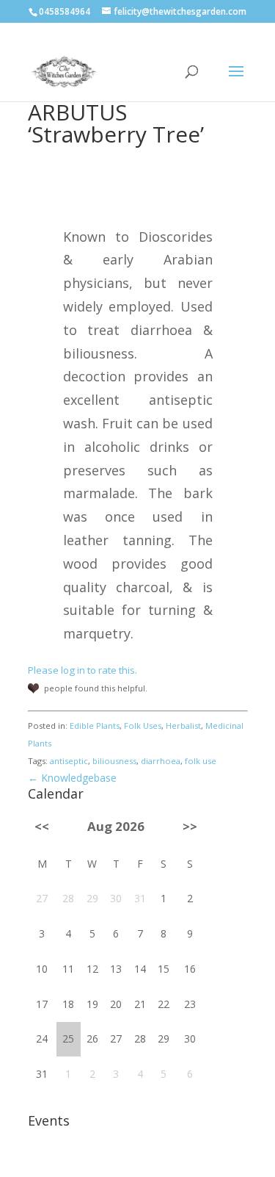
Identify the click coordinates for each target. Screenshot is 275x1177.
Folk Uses (142, 725)
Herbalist (183, 725)
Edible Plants (95, 725)
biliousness (114, 760)
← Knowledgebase (72, 778)
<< (41, 826)
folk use (200, 760)
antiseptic (69, 760)
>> (190, 826)
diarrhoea (160, 760)
